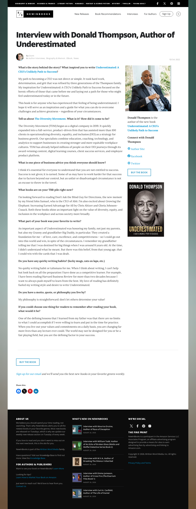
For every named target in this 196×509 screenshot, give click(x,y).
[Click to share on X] (24, 391)
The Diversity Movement (50, 118)
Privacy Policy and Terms (139, 462)
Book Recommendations (108, 13)
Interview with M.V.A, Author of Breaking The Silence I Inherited (98, 459)
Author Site (138, 149)
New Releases (82, 13)
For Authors (150, 13)
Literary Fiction (65, 3)
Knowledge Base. (37, 458)
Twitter (135, 163)
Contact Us (21, 486)
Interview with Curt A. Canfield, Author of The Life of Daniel (98, 491)
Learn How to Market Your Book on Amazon (36, 477)
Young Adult (139, 3)
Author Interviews (36, 58)
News (76, 58)
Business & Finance (46, 3)
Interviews (132, 13)
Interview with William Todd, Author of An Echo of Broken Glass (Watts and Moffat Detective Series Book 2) (101, 444)
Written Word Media (49, 449)
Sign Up (166, 13)
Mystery (116, 3)
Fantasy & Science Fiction (98, 3)
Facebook (136, 156)
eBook (69, 58)
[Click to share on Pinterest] (30, 391)
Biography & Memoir (25, 3)
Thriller (127, 3)
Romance (79, 3)
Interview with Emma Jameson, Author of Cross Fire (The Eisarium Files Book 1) (99, 476)
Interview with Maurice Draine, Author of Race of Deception (98, 427)
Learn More (58, 468)
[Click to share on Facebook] (18, 391)
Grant (31, 55)
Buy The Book (139, 172)
